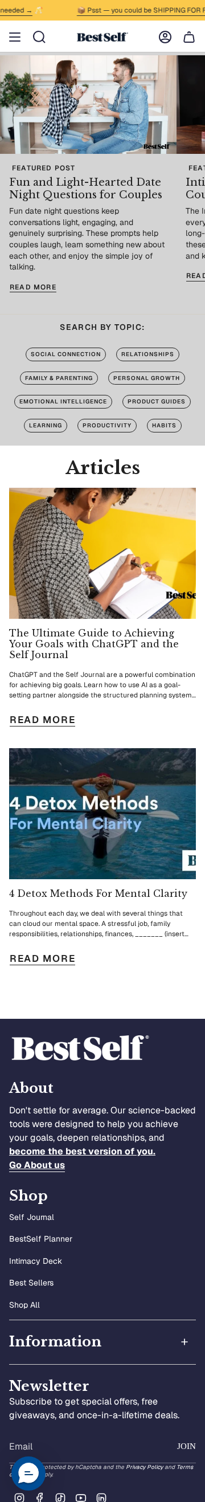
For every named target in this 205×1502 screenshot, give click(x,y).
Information (55, 1341)
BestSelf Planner (40, 1239)
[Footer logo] (80, 1048)
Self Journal (31, 1217)
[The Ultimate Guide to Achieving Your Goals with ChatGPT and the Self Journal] (102, 553)
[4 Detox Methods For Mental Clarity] (102, 813)
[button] (28, 1473)
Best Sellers (31, 1282)
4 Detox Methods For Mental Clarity (98, 893)
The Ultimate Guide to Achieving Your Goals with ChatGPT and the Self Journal (94, 644)
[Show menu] (14, 37)
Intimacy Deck (35, 1261)
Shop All (24, 1305)
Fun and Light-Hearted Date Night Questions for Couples (85, 188)
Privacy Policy (144, 1467)
